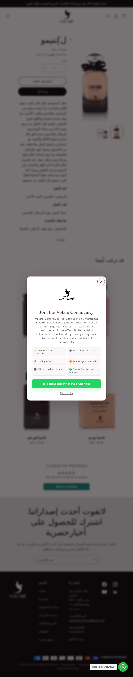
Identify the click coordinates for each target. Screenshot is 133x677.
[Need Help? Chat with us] (123, 667)
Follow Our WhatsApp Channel (66, 383)
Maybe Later (66, 393)
